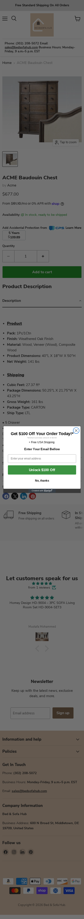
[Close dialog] (76, 431)
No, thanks (42, 480)
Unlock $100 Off (42, 470)
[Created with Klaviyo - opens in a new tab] (42, 491)
